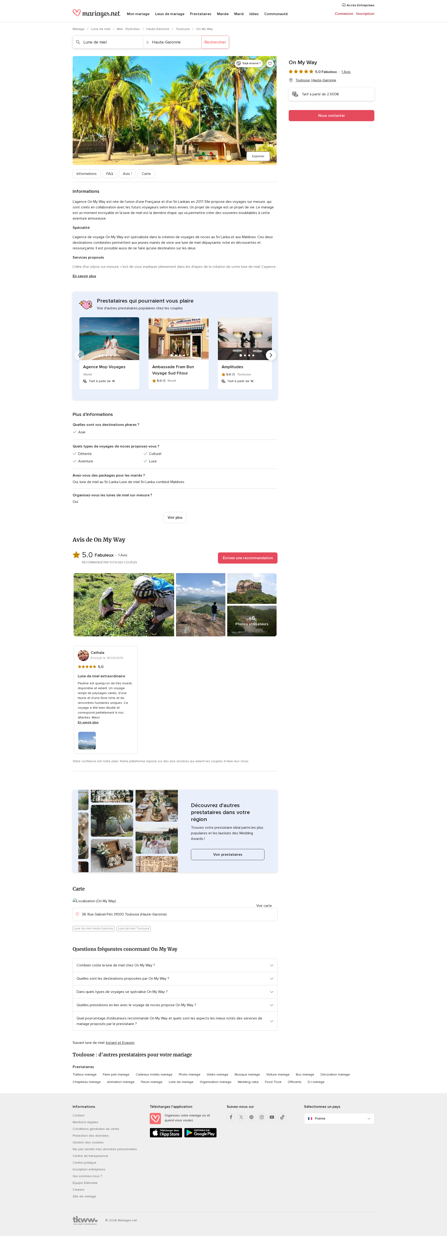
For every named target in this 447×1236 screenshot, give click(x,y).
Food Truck (273, 1082)
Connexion (344, 13)
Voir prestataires (227, 854)
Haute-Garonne (158, 29)
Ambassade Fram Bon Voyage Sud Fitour (173, 370)
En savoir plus (84, 276)
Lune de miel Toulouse (133, 928)
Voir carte (264, 905)
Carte (146, 173)
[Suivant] (271, 355)
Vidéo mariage (217, 1074)
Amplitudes (232, 366)
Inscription (365, 13)
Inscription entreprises (89, 1169)
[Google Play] (200, 1137)
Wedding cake (248, 1082)
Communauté (276, 14)
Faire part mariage (116, 1074)
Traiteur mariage (85, 1074)
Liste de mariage (181, 1082)
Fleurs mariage (152, 1082)
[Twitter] (241, 1117)
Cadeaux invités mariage (154, 1074)
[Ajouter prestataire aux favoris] (270, 63)
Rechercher (215, 42)
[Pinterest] (251, 1117)
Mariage (79, 29)
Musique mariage (247, 1074)
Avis (127, 173)
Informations (87, 173)
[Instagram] (261, 1117)
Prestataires (200, 14)
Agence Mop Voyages (104, 366)
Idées (254, 14)
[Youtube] (272, 1117)
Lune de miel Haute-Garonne (93, 928)
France (320, 1118)
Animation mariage (121, 1082)
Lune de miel (101, 29)
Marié (239, 14)
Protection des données (91, 1136)
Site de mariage (84, 1196)
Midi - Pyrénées (129, 29)
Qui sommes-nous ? (87, 1176)
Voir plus (175, 517)
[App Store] (166, 1137)
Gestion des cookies (88, 1142)
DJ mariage (316, 1082)
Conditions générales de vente (96, 1129)
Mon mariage (138, 14)
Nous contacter (331, 115)
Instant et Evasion (120, 1042)
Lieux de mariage (169, 14)
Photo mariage (189, 1074)
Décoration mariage (335, 1074)
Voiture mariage (278, 1074)
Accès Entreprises (360, 5)
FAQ (109, 173)
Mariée (223, 14)
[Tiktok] (282, 1117)
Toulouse (183, 29)
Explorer (258, 156)
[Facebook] (231, 1117)
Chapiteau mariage (87, 1082)
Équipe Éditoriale (85, 1183)
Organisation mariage (215, 1082)
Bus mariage (305, 1074)
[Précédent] (79, 355)
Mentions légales (85, 1122)
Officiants (294, 1082)
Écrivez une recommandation (248, 558)
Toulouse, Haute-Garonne (315, 80)
